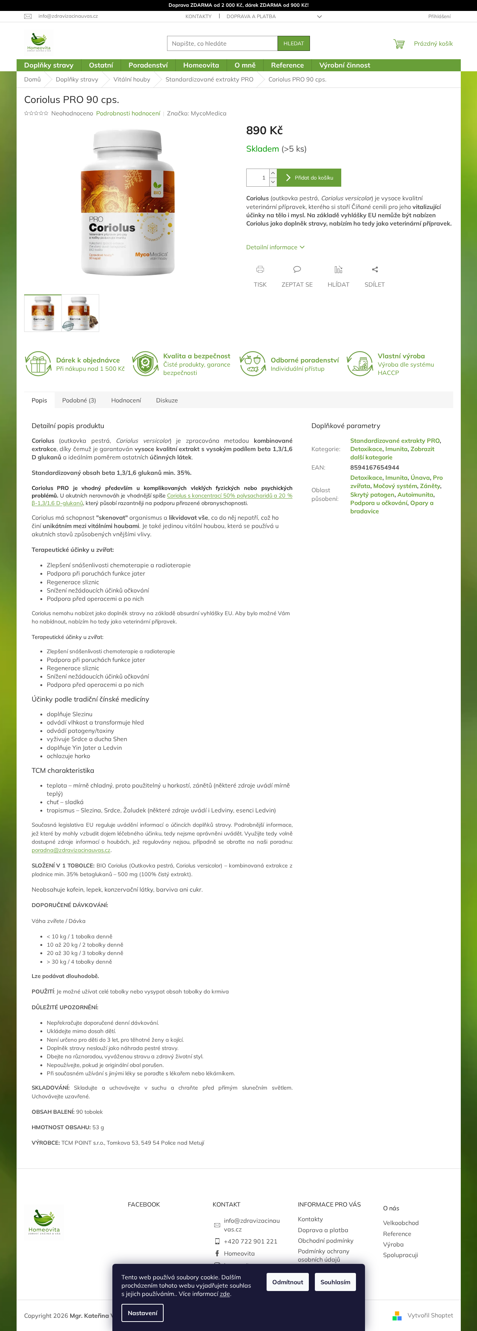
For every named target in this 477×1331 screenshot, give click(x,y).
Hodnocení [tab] (126, 400)
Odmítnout (287, 1282)
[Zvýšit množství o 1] (273, 173)
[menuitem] (49, 65)
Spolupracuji (400, 1255)
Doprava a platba (251, 16)
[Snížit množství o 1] (273, 182)
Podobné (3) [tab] (79, 400)
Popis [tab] (39, 400)
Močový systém (395, 486)
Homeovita (239, 1253)
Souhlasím (335, 1282)
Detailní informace (272, 247)
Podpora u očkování (378, 503)
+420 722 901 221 (251, 1241)
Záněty (430, 486)
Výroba (393, 1244)
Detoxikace (366, 449)
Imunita (396, 449)
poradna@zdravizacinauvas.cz (71, 850)
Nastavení (142, 1313)
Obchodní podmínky (326, 1240)
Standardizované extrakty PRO (395, 440)
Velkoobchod (401, 1223)
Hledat (294, 43)
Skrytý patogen (372, 494)
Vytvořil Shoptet (430, 1315)
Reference (397, 1233)
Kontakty (199, 16)
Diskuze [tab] (167, 400)
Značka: (197, 113)
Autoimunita (415, 494)
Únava (420, 477)
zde (225, 1293)
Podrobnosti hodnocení (128, 113)
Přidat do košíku (314, 177)
